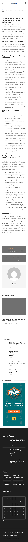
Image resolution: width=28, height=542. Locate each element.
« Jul (3, 520)
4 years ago (10, 323)
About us (5, 535)
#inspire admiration (18, 479)
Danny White (4, 323)
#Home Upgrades (7, 479)
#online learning (7, 482)
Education (16, 256)
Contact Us (16, 538)
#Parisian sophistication (18, 484)
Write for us (13, 535)
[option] (14, 311)
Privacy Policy (7, 538)
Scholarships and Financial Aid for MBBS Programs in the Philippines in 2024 (12, 259)
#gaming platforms (18, 477)
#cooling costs (7, 475)
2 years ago (7, 24)
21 (17, 511)
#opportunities (7, 484)
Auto (3, 15)
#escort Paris (16, 475)
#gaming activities (7, 477)
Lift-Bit (3, 24)
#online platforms (18, 482)
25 (7, 514)
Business (11, 248)
